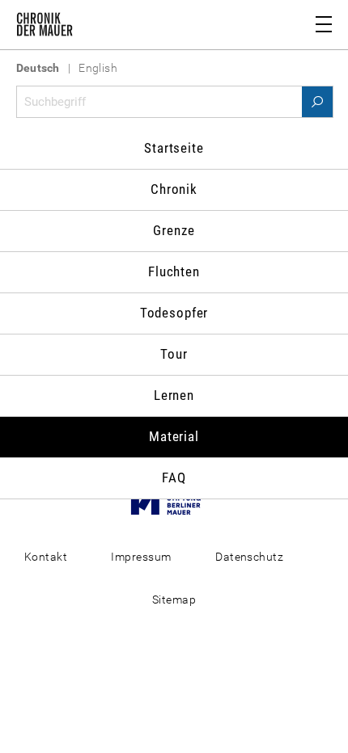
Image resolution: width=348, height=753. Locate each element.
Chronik (174, 189)
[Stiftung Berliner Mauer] (174, 502)
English (98, 67)
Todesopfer (174, 313)
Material (174, 436)
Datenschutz (249, 556)
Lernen (174, 395)
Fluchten (174, 271)
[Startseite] (44, 27)
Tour (173, 354)
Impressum (141, 556)
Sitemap (174, 599)
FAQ (174, 477)
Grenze (173, 230)
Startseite (174, 148)
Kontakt (45, 556)
